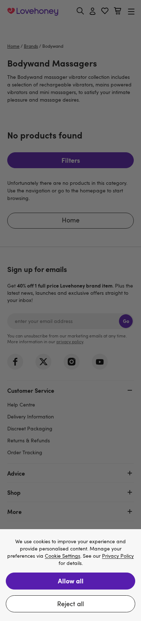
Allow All (71, 580)
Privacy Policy (118, 556)
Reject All (70, 603)
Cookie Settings (62, 556)
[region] (70, 575)
